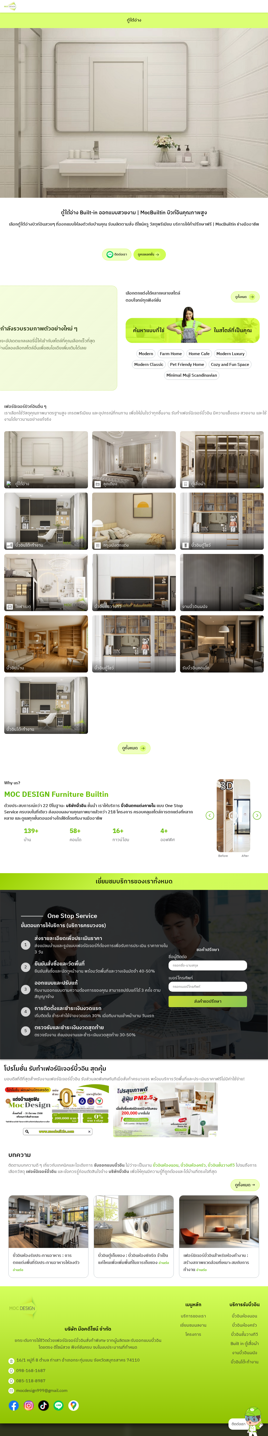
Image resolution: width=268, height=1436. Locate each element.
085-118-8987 (31, 1381)
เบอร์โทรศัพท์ (181, 978)
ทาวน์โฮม (121, 840)
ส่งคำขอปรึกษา (207, 1001)
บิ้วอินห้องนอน (165, 1165)
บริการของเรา (193, 1316)
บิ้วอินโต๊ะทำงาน (245, 1362)
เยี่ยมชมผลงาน (193, 1325)
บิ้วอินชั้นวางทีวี (221, 1165)
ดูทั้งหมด (241, 297)
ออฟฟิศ (167, 840)
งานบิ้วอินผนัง (244, 1353)
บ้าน (27, 840)
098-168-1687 (31, 1370)
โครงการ (193, 1334)
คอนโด (75, 840)
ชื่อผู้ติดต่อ (178, 956)
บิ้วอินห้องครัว (193, 1165)
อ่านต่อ (18, 1270)
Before (223, 855)
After (245, 855)
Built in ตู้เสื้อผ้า (245, 1343)
